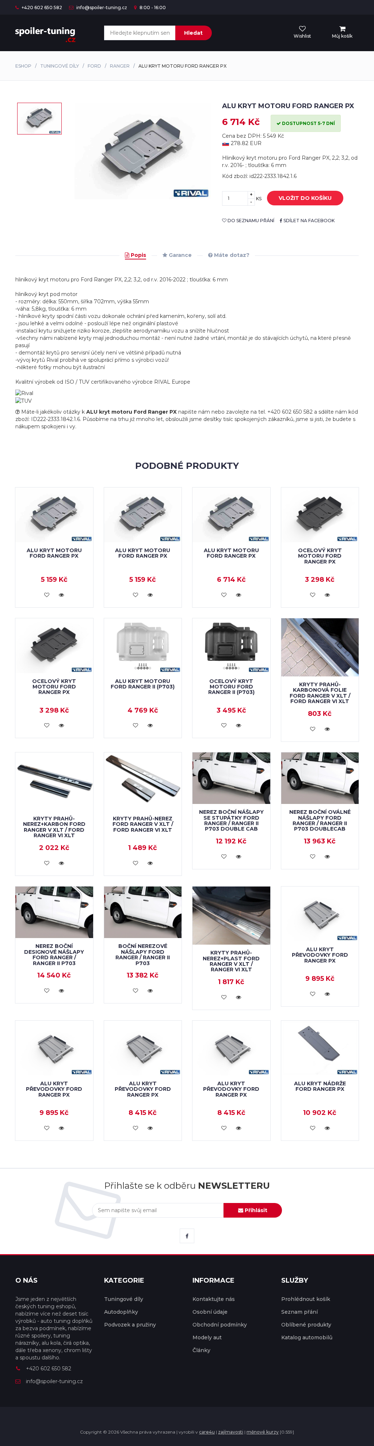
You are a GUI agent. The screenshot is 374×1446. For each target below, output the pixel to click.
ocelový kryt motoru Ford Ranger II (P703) (231, 687)
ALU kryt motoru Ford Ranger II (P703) (143, 684)
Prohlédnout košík (305, 1299)
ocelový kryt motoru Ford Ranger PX (320, 556)
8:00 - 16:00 (152, 7)
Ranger (120, 66)
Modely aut (207, 1337)
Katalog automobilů (306, 1337)
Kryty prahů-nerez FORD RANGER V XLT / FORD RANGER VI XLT (142, 824)
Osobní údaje (210, 1312)
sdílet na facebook (308, 220)
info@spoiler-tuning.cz (101, 7)
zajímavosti (230, 1432)
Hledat (193, 33)
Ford (94, 66)
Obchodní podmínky (219, 1324)
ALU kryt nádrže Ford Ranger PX (320, 1086)
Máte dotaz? (231, 255)
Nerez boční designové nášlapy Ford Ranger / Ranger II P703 (54, 954)
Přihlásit (255, 1210)
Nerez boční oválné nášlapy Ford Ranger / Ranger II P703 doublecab (320, 820)
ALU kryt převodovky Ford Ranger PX (320, 955)
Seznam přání (299, 1312)
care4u (207, 1432)
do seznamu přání (250, 220)
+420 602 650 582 (41, 7)
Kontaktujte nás (213, 1299)
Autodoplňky (121, 1312)
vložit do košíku (305, 198)
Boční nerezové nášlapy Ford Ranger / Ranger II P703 (142, 954)
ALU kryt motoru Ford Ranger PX (54, 553)
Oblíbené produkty (306, 1324)
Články (201, 1350)
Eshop (23, 66)
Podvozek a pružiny (130, 1324)
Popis (137, 255)
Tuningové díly (59, 66)
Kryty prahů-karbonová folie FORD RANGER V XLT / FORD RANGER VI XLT (320, 693)
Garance (179, 255)
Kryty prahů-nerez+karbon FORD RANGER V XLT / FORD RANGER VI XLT (54, 827)
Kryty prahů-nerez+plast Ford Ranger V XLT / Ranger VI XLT (231, 961)
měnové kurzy (263, 1432)
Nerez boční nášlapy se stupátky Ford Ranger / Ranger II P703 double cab (231, 820)
